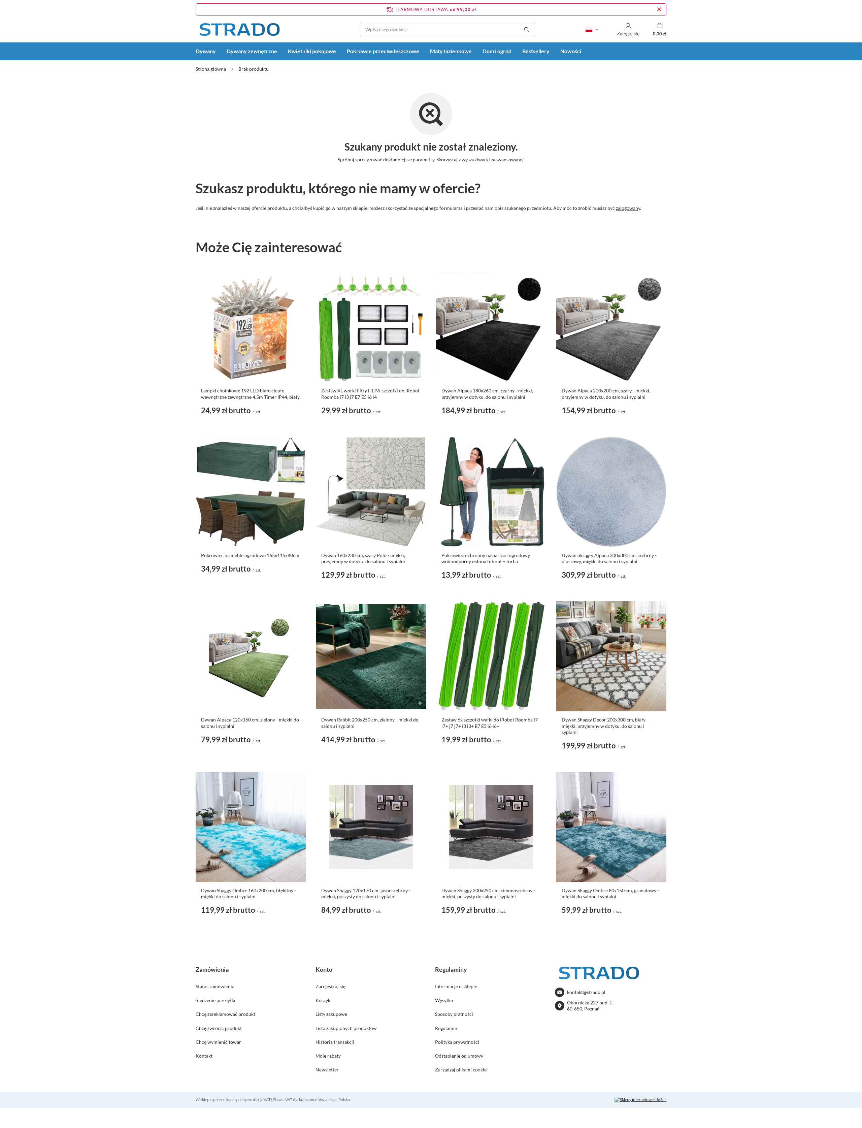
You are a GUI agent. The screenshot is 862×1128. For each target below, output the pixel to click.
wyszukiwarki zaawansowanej (493, 159)
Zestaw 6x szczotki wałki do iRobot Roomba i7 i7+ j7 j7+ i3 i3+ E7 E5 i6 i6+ (489, 723)
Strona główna (211, 69)
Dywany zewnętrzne (252, 51)
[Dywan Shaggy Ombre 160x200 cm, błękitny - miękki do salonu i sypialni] (251, 827)
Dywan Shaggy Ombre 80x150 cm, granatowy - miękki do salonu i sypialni (610, 893)
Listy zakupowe (331, 1014)
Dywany (206, 51)
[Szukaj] (526, 29)
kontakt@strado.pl (586, 992)
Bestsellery (536, 51)
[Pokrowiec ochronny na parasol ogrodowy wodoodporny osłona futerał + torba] (491, 492)
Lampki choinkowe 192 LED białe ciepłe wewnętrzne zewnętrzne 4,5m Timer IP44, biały (250, 393)
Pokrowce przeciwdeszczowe (383, 51)
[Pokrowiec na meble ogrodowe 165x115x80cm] (251, 492)
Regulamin (446, 1028)
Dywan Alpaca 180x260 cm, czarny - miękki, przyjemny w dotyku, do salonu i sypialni (487, 393)
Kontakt (204, 1056)
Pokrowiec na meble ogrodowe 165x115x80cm (250, 555)
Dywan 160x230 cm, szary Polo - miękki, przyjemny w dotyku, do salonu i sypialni (363, 558)
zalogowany (628, 208)
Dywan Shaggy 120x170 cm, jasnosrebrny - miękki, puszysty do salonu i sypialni (365, 893)
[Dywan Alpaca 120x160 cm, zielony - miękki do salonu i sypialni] (251, 656)
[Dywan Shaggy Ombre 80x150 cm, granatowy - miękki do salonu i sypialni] (611, 827)
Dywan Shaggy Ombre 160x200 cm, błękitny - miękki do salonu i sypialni (248, 893)
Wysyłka (444, 1000)
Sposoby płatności (454, 1014)
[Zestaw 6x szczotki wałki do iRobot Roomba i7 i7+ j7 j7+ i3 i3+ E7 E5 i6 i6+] (491, 656)
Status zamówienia (215, 986)
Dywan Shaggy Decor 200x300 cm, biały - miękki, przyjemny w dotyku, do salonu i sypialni (605, 726)
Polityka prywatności (457, 1042)
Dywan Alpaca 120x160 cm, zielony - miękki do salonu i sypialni (250, 723)
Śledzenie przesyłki (215, 1000)
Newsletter (327, 1069)
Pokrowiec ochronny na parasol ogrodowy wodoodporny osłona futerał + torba (485, 558)
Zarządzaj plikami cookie (461, 1069)
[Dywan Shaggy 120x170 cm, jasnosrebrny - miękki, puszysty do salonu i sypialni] (371, 827)
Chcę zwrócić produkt (219, 1028)
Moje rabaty (328, 1056)
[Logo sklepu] (239, 29)
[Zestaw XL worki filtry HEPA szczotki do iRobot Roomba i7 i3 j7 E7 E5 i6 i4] (371, 327)
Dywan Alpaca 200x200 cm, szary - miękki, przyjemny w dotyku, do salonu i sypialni (606, 393)
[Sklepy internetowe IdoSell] (640, 1099)
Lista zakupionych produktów (346, 1028)
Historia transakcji (335, 1042)
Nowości (570, 51)
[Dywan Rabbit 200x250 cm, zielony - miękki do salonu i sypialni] (371, 656)
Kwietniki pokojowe (312, 51)
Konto (324, 969)
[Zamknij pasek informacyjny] (659, 9)
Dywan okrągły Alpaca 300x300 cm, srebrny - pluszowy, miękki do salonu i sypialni (609, 558)
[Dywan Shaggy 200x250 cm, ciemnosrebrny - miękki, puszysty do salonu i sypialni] (491, 827)
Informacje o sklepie (456, 986)
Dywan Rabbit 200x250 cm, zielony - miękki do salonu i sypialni (370, 723)
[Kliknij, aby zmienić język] (592, 29)
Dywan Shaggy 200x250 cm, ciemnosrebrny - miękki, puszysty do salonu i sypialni (488, 893)
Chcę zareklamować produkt (225, 1014)
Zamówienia (212, 969)
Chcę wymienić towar (218, 1042)
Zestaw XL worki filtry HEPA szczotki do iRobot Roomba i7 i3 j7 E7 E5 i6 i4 (370, 393)
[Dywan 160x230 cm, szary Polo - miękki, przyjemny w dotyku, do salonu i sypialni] (371, 492)
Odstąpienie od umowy (459, 1056)
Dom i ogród (497, 51)
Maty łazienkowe (451, 51)
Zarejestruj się (330, 986)
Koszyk (323, 1000)
